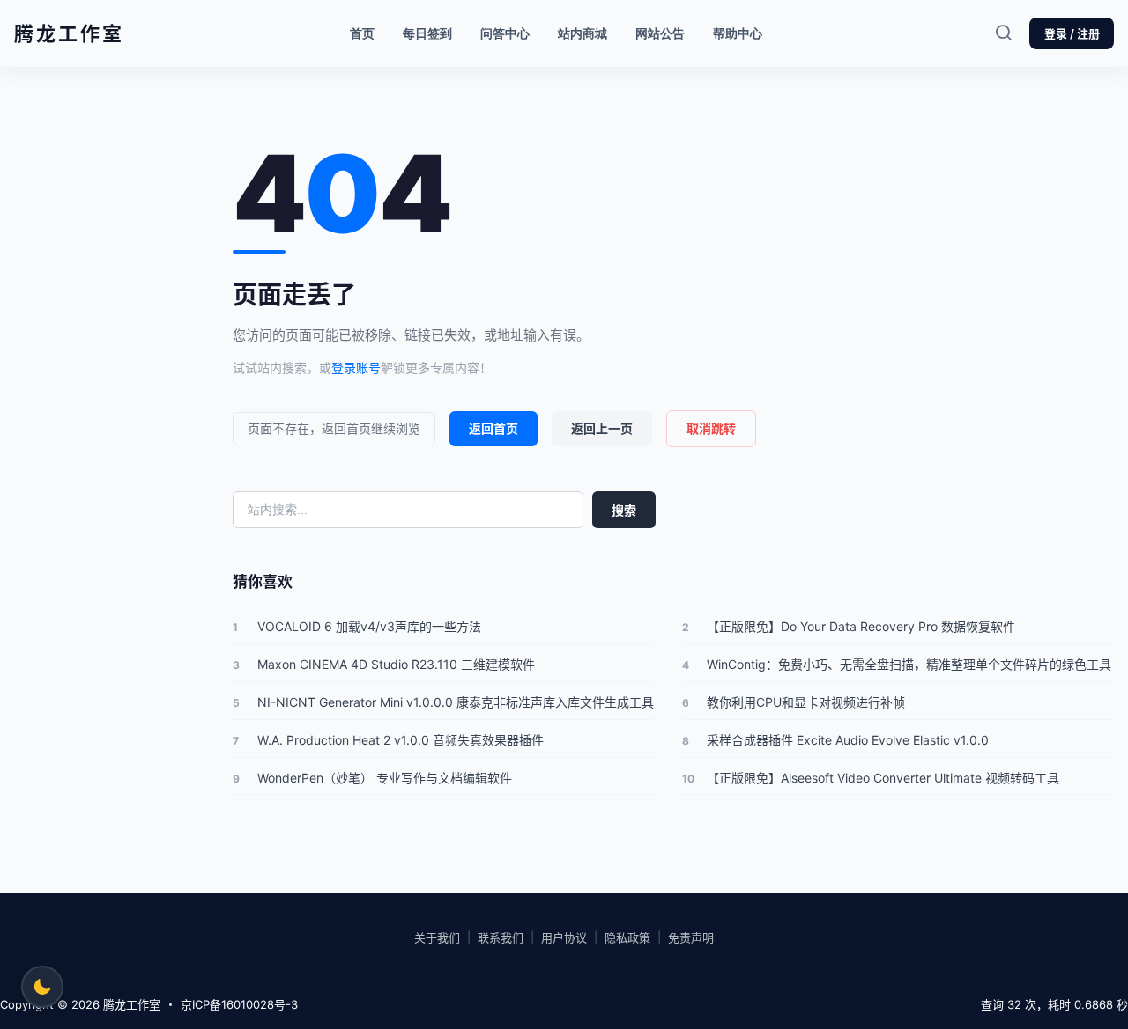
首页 (362, 33)
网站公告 (660, 33)
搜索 (624, 510)
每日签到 (427, 33)
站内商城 (589, 28)
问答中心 (505, 33)
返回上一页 (602, 428)
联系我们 (500, 937)
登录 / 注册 (1072, 33)
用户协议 (564, 937)
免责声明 (691, 937)
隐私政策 (627, 937)
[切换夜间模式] (42, 987)
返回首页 (493, 428)
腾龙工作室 (130, 1004)
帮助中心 (737, 33)
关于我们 (437, 937)
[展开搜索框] (1003, 33)
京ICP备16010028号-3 (239, 1004)
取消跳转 (711, 428)
